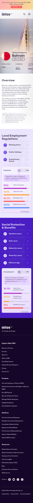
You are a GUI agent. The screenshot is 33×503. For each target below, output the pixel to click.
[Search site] (24, 14)
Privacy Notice (15, 494)
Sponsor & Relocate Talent (10, 396)
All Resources (6, 473)
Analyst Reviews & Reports (10, 365)
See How (15, 7)
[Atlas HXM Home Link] (7, 14)
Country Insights (7, 459)
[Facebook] (18, 479)
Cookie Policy (5, 494)
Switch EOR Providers (8, 437)
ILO (6, 283)
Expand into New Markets (10, 427)
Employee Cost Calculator (10, 456)
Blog (3, 466)
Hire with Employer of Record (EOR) (13, 383)
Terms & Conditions (25, 494)
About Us (4, 355)
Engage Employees (7, 402)
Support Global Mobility (9, 434)
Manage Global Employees (10, 399)
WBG (11, 180)
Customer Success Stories (10, 469)
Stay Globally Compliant (9, 406)
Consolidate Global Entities (10, 424)
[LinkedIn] (9, 479)
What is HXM (6, 358)
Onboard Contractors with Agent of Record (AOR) (15, 388)
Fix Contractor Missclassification (12, 431)
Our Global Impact (7, 361)
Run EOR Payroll (7, 392)
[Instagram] (22, 479)
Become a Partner (7, 348)
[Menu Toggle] (29, 14)
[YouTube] (13, 479)
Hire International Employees (11, 417)
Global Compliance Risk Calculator (12, 452)
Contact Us (5, 371)
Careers (4, 351)
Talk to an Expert (18, 59)
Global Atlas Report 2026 (9, 462)
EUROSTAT (16, 180)
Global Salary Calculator (9, 449)
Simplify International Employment (12, 421)
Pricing (4, 368)
